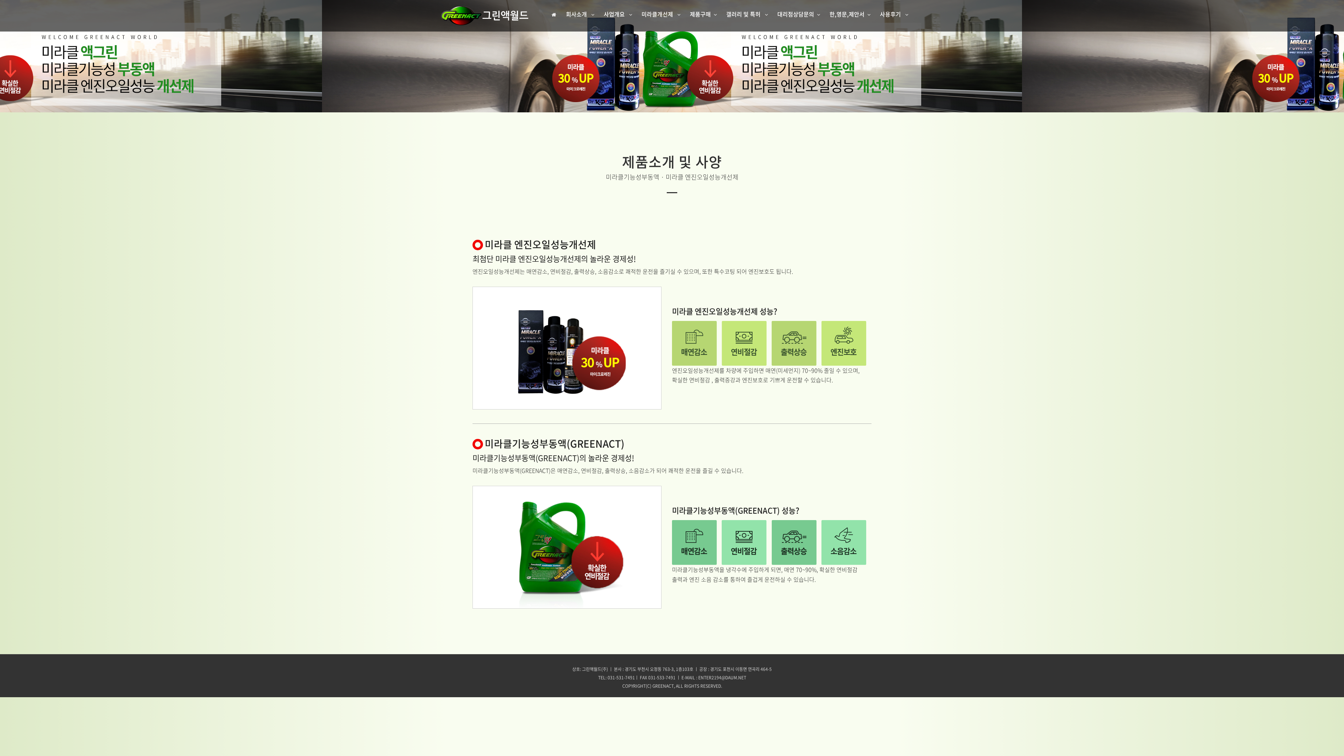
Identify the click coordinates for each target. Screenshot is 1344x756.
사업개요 (615, 14)
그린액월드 (485, 16)
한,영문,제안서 (847, 14)
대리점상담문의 (795, 14)
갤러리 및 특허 (744, 14)
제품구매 (700, 14)
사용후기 (891, 14)
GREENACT (663, 686)
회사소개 (577, 14)
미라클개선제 (658, 14)
